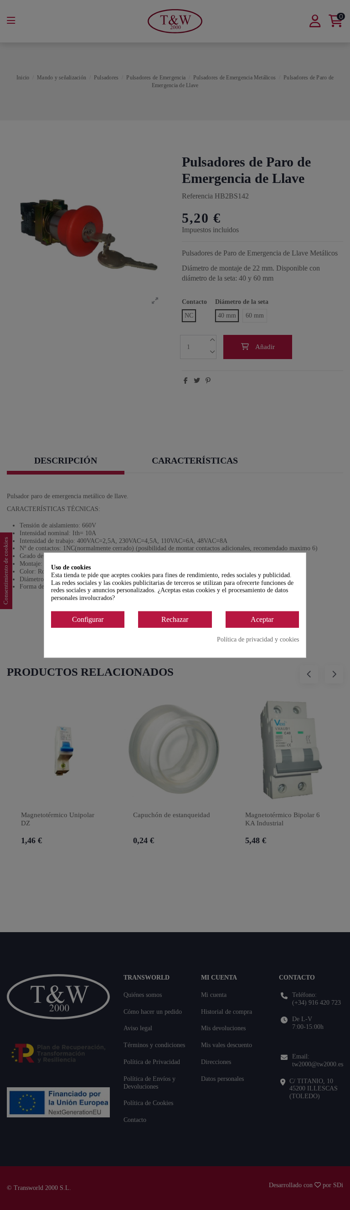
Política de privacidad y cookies (258, 639)
